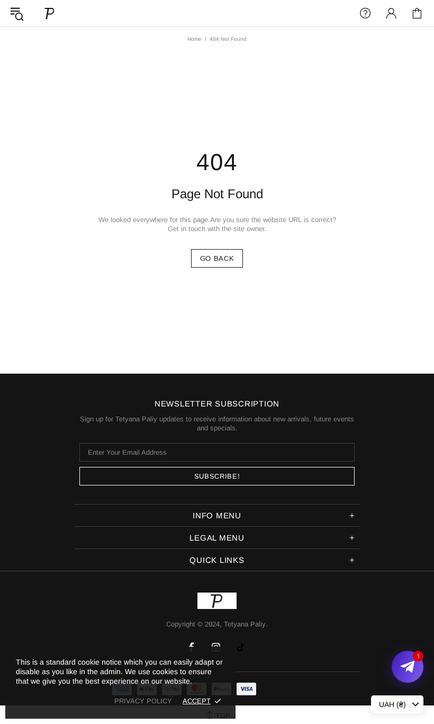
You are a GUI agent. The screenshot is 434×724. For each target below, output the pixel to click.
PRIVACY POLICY (143, 701)
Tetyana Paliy (50, 13)
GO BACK (217, 258)
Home (194, 39)
